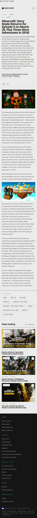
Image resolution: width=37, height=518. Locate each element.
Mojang (30, 306)
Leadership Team (7, 445)
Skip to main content (7, 1)
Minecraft (6, 302)
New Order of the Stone (10, 310)
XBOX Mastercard (7, 490)
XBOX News (5, 439)
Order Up (25, 310)
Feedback (5, 448)
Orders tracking (6, 475)
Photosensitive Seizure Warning (11, 454)
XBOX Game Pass (7, 427)
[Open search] (33, 8)
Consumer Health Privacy (23, 508)
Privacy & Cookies (21, 511)
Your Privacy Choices (10, 508)
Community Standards (9, 451)
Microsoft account (7, 466)
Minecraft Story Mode (20, 302)
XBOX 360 (13, 297)
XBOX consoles (6, 421)
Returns (4, 472)
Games (5, 297)
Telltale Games (8, 314)
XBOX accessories (7, 430)
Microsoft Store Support (9, 469)
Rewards (4, 487)
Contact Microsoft (11, 511)
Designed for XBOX (8, 501)
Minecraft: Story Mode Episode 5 (14, 306)
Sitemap (4, 511)
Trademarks (5, 513)
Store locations (6, 478)
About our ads (30, 513)
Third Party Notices (13, 513)
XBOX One (22, 297)
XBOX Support (6, 442)
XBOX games (6, 424)
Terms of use (30, 511)
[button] (18, 191)
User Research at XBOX (9, 457)
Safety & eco (22, 513)
